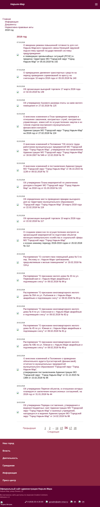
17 (70, 428)
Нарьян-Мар (17, 4)
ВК (75, 502)
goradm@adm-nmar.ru (58, 502)
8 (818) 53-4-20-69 (35, 502)
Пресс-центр (9, 480)
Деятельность (10, 458)
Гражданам (9, 465)
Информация (10, 473)
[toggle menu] (96, 4)
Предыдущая (29, 428)
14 (56, 428)
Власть (6, 451)
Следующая (53, 432)
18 (75, 428)
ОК (83, 502)
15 (61, 428)
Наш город (8, 443)
